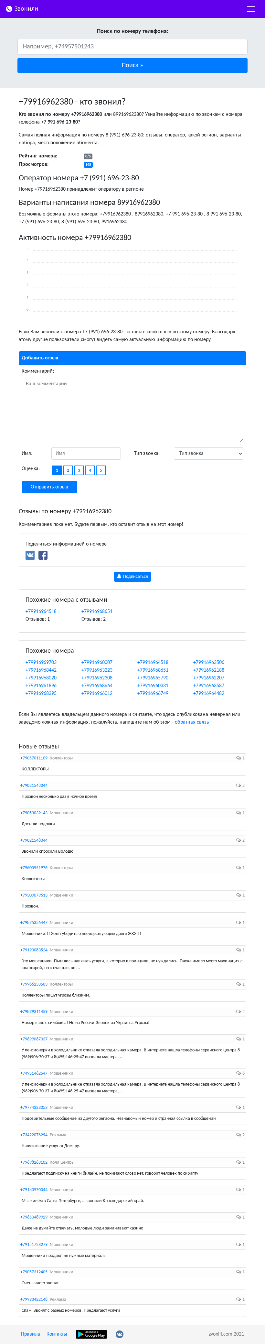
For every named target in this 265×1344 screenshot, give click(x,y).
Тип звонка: (147, 453)
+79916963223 (96, 670)
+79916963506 (208, 662)
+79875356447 (34, 922)
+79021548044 (34, 785)
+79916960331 (152, 685)
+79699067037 (34, 1039)
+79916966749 (152, 693)
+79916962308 (96, 678)
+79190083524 (34, 950)
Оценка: (31, 468)
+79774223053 (34, 1107)
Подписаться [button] (135, 576)
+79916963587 (208, 685)
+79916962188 (208, 670)
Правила (30, 1334)
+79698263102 (34, 1162)
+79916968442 (41, 670)
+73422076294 (34, 1135)
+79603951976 (34, 868)
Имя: (27, 453)
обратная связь (192, 722)
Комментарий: (38, 371)
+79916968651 (96, 611)
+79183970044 (34, 1190)
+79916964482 (208, 693)
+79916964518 (41, 611)
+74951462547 (34, 1073)
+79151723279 (34, 1244)
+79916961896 (41, 685)
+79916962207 (208, 678)
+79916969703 (41, 662)
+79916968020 (41, 678)
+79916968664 (96, 685)
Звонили (25, 9)
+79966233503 (34, 984)
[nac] (251, 9)
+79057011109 (34, 758)
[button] (132, 65)
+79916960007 (96, 662)
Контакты (57, 1334)
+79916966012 (96, 693)
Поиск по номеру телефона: (132, 31)
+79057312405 (34, 1272)
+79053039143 (34, 813)
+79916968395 (41, 693)
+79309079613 (34, 895)
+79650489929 (34, 1217)
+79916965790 (152, 678)
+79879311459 (34, 1011)
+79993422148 (34, 1299)
